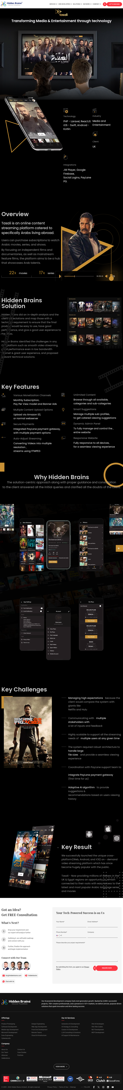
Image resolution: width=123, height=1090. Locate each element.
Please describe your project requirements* (70, 943)
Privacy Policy (52, 1087)
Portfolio (20, 1055)
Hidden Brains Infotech (19, 1087)
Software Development (9, 1027)
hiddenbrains (32, 975)
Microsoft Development (9, 1032)
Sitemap (73, 1087)
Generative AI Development (71, 1024)
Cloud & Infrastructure (39, 1035)
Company (91, 932)
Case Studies (21, 1052)
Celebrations (5, 1058)
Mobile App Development (9, 1030)
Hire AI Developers (98, 1024)
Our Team (4, 1052)
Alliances (4, 1055)
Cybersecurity (6, 1038)
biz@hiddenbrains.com (13, 975)
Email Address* (93, 922)
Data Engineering (7, 1035)
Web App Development (39, 1027)
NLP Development (98, 1030)
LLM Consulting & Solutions (71, 1032)
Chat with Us (10, 981)
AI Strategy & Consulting (70, 1027)
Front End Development (39, 1030)
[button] (57, 935)
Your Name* (60, 922)
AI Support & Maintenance (70, 1035)
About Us (4, 1049)
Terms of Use (63, 1087)
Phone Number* (61, 932)
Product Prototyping (8, 1024)
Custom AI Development (70, 1030)
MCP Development (98, 1032)
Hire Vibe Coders (97, 1027)
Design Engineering (38, 1024)
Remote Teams (37, 1032)
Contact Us (21, 1049)
